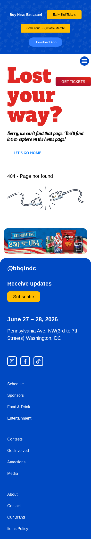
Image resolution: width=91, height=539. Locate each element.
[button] (84, 61)
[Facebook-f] (25, 361)
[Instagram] (12, 361)
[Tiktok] (38, 361)
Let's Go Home (27, 152)
